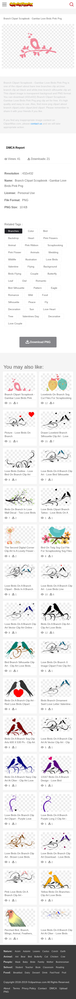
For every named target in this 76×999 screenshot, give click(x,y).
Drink (44, 972)
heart (31, 238)
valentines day (30, 316)
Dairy (27, 972)
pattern (38, 287)
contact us (36, 123)
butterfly (52, 273)
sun (32, 309)
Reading (60, 967)
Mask (17, 962)
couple (34, 273)
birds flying (14, 273)
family (41, 962)
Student (19, 967)
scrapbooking (55, 245)
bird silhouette (16, 287)
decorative (54, 316)
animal (12, 245)
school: (8, 967)
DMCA (53, 988)
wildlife (12, 259)
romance (13, 295)
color (31, 231)
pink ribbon (31, 245)
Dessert (36, 972)
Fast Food (54, 972)
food (45, 295)
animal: (8, 956)
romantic (41, 280)
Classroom (48, 967)
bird (45, 231)
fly (46, 302)
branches (13, 231)
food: (7, 972)
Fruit (64, 972)
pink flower (14, 252)
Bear (23, 956)
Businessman (62, 962)
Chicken (54, 956)
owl (24, 280)
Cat (46, 956)
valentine (13, 266)
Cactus (45, 951)
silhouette (13, 302)
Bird (30, 956)
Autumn (26, 951)
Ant (16, 956)
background (50, 266)
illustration (31, 259)
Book (38, 967)
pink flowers (50, 238)
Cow (63, 956)
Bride (32, 962)
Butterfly (38, 956)
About (7, 988)
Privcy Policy (29, 988)
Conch (55, 951)
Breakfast (17, 972)
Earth (63, 951)
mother (50, 962)
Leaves (36, 951)
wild (30, 295)
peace (32, 302)
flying (31, 266)
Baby (25, 962)
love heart (49, 309)
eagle (54, 287)
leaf (10, 280)
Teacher (29, 967)
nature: (8, 951)
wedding (53, 252)
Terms (16, 988)
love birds (52, 259)
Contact (42, 988)
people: (8, 961)
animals (34, 252)
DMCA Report (15, 147)
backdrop (13, 238)
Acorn (18, 951)
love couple (15, 323)
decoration (14, 309)
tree (10, 316)
